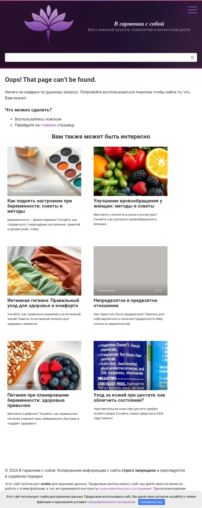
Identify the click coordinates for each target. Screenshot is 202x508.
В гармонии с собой (139, 23)
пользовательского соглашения (126, 489)
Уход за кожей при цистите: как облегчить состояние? (129, 397)
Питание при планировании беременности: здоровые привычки (38, 400)
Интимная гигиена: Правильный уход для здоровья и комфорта (43, 303)
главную (48, 125)
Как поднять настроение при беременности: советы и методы (39, 206)
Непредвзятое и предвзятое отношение (125, 303)
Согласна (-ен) (151, 502)
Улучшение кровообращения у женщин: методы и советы (128, 203)
